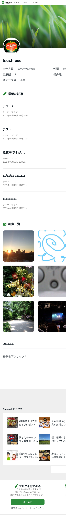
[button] (28, 502)
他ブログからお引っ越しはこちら (26, 508)
